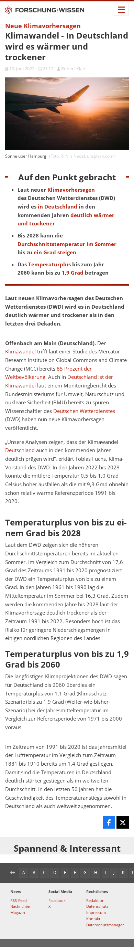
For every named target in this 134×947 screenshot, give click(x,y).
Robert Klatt (73, 68)
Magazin (17, 912)
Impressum (96, 912)
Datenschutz (97, 906)
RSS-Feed (18, 900)
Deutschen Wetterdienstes (84, 411)
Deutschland (20, 450)
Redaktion (95, 900)
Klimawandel (20, 351)
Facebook (57, 900)
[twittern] (122, 822)
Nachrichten (21, 906)
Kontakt (93, 918)
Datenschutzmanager (105, 924)
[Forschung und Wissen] (44, 10)
